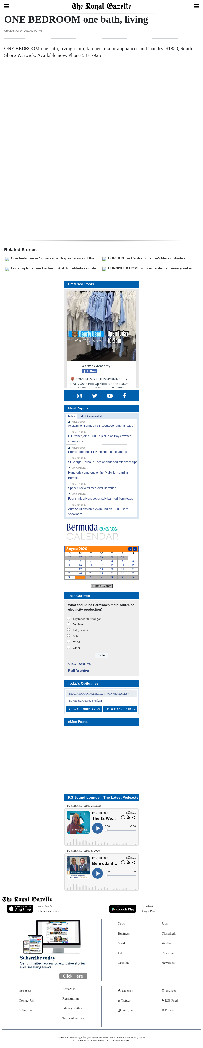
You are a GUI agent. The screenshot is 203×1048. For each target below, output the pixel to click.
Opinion (123, 962)
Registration (70, 998)
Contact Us (26, 1000)
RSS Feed (171, 1000)
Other (76, 647)
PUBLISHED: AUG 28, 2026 (84, 806)
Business (124, 933)
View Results (79, 664)
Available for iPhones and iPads (48, 908)
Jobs (165, 923)
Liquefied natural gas (87, 618)
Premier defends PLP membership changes (97, 451)
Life (120, 953)
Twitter (125, 1000)
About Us (25, 990)
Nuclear (78, 624)
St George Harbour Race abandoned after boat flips (102, 462)
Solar (76, 636)
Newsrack (168, 962)
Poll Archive (78, 670)
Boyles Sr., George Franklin (85, 700)
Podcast (170, 1010)
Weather (167, 943)
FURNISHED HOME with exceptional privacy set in (150, 268)
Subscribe (25, 1010)
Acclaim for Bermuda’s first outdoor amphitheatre (100, 425)
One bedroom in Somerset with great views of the (52, 258)
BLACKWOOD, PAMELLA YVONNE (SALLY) (99, 693)
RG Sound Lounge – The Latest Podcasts (103, 797)
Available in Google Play (148, 908)
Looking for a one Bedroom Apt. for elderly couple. (54, 268)
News (121, 923)
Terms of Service (73, 1018)
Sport (121, 943)
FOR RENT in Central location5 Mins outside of (148, 258)
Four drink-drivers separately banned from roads (100, 498)
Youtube (170, 990)
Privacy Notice (72, 1008)
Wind (76, 641)
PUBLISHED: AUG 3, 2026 (83, 851)
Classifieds (169, 933)
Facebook (126, 990)
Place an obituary (121, 709)
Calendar (168, 953)
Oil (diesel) (80, 630)
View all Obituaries (84, 709)
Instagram (127, 1010)
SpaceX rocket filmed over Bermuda (92, 488)
